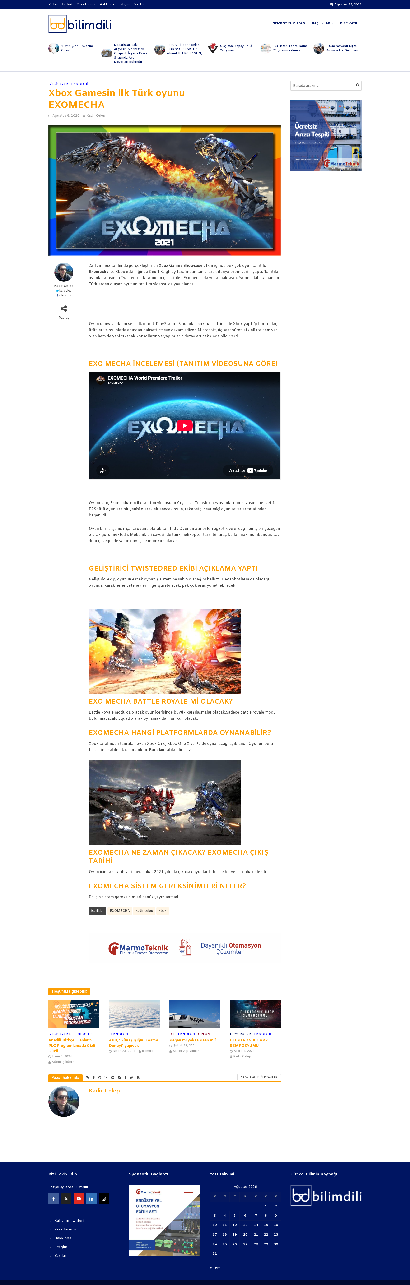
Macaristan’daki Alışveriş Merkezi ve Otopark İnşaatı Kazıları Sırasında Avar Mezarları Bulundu (79, 53)
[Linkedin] (91, 1198)
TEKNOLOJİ (78, 84)
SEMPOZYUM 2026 (289, 23)
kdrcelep (65, 291)
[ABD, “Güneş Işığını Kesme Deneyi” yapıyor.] (134, 1013)
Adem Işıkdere (63, 1062)
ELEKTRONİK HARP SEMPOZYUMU (249, 1043)
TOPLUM (203, 1034)
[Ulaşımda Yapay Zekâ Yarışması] (159, 48)
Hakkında (107, 5)
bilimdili (147, 1051)
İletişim (124, 5)
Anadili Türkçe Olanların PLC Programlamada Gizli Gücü (71, 1046)
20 (245, 1234)
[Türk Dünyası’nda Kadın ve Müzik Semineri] (318, 48)
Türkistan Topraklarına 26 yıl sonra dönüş (237, 48)
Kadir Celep (95, 116)
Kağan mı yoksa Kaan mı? (193, 1040)
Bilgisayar (58, 84)
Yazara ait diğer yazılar (259, 1077)
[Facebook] (53, 1198)
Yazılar (139, 5)
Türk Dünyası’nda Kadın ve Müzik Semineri (344, 48)
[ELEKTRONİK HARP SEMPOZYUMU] (255, 1013)
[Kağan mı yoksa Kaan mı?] (194, 1013)
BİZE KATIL (349, 23)
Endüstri (84, 1034)
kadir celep (144, 911)
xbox (163, 911)
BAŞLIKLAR (321, 23)
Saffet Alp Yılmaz (186, 1051)
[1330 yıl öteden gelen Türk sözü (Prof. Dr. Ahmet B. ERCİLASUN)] (106, 49)
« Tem (215, 1268)
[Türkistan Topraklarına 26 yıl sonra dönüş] (212, 48)
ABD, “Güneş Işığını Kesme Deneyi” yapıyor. (133, 1043)
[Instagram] (104, 1198)
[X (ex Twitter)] (66, 1198)
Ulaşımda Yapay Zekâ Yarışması (183, 48)
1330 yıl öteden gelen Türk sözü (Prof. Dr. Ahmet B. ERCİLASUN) (131, 49)
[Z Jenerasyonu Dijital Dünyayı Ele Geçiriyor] (265, 48)
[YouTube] (79, 1198)
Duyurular (240, 1034)
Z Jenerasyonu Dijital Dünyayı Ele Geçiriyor (289, 48)
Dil (71, 1034)
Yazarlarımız (86, 5)
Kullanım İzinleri (60, 5)
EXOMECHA (120, 911)
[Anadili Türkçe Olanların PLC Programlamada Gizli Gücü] (73, 1013)
